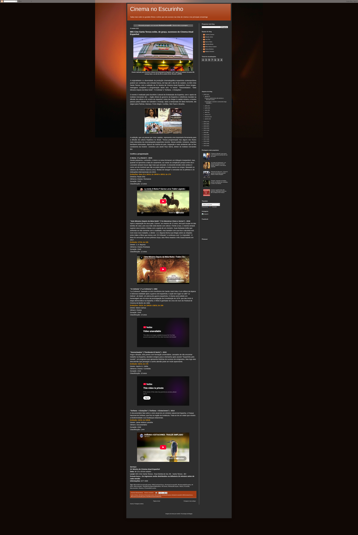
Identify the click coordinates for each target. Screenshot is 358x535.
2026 (205, 94)
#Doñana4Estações (166, 495)
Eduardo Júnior (209, 37)
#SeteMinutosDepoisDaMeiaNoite (153, 496)
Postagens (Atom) (138, 503)
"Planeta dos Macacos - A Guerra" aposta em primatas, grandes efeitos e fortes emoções (219, 173)
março (206, 114)
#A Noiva (136, 495)
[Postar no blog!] (161, 493)
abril (206, 112)
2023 (205, 126)
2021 (205, 130)
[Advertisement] (216, 76)
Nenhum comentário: (149, 492)
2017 (205, 139)
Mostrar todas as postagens (180, 25)
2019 (205, 134)
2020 (205, 132)
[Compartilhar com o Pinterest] (166, 493)
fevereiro (207, 116)
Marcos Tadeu (208, 41)
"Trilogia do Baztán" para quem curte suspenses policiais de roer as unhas (219, 155)
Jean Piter (207, 39)
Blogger (190, 513)
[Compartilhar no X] (163, 493)
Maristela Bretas (209, 44)
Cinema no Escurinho (156, 9)
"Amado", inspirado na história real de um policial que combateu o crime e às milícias (219, 182)
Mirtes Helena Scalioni (211, 46)
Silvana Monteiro (209, 49)
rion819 (178, 513)
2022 (205, 128)
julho (206, 106)
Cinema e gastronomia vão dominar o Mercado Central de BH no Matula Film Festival (218, 191)
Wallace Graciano (209, 51)
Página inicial (156, 501)
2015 (205, 143)
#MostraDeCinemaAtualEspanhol (138, 496)
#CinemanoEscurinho (149, 495)
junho (206, 108)
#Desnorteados (158, 495)
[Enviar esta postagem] (156, 492)
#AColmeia (141, 495)
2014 (205, 145)
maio (206, 110)
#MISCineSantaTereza (187, 495)
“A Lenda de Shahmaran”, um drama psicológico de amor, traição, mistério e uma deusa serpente (218, 164)
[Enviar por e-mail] (159, 493)
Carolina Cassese (209, 34)
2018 (205, 137)
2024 (205, 124)
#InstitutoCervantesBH (177, 495)
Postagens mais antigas (190, 501)
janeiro (207, 119)
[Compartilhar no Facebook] (165, 493)
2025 (205, 121)
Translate (214, 207)
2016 (205, 141)
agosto (207, 96)
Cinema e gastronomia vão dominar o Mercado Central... (214, 99)
